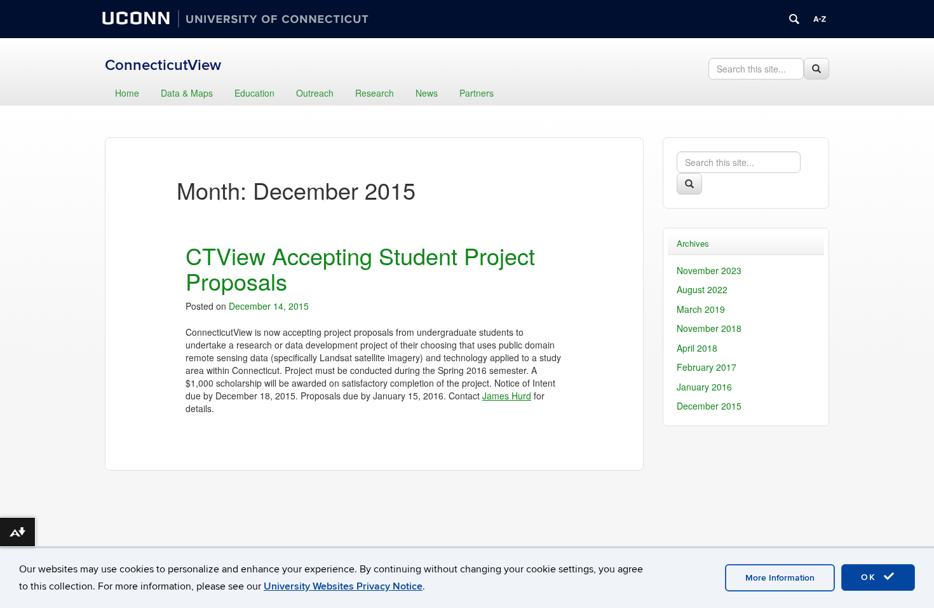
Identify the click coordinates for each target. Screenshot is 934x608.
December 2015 (709, 405)
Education (254, 92)
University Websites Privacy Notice (343, 586)
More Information (780, 577)
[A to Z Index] (819, 19)
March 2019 (701, 309)
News (427, 92)
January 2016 (704, 386)
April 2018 (697, 348)
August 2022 (702, 289)
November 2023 (709, 270)
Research (374, 92)
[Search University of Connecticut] (794, 19)
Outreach (315, 92)
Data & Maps (187, 92)
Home (127, 92)
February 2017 (706, 367)
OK (870, 577)
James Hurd (506, 395)
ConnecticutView (163, 65)
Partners (476, 92)
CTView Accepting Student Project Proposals (360, 268)
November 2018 (709, 328)
